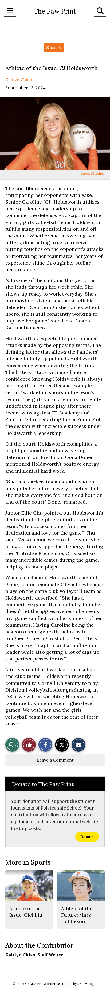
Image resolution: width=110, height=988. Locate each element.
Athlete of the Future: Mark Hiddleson (76, 915)
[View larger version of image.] (55, 133)
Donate (87, 837)
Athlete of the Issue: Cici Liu (25, 911)
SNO (80, 984)
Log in (92, 984)
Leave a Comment (55, 760)
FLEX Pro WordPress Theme (50, 984)
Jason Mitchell (92, 173)
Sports (53, 48)
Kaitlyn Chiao (18, 79)
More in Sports (28, 862)
